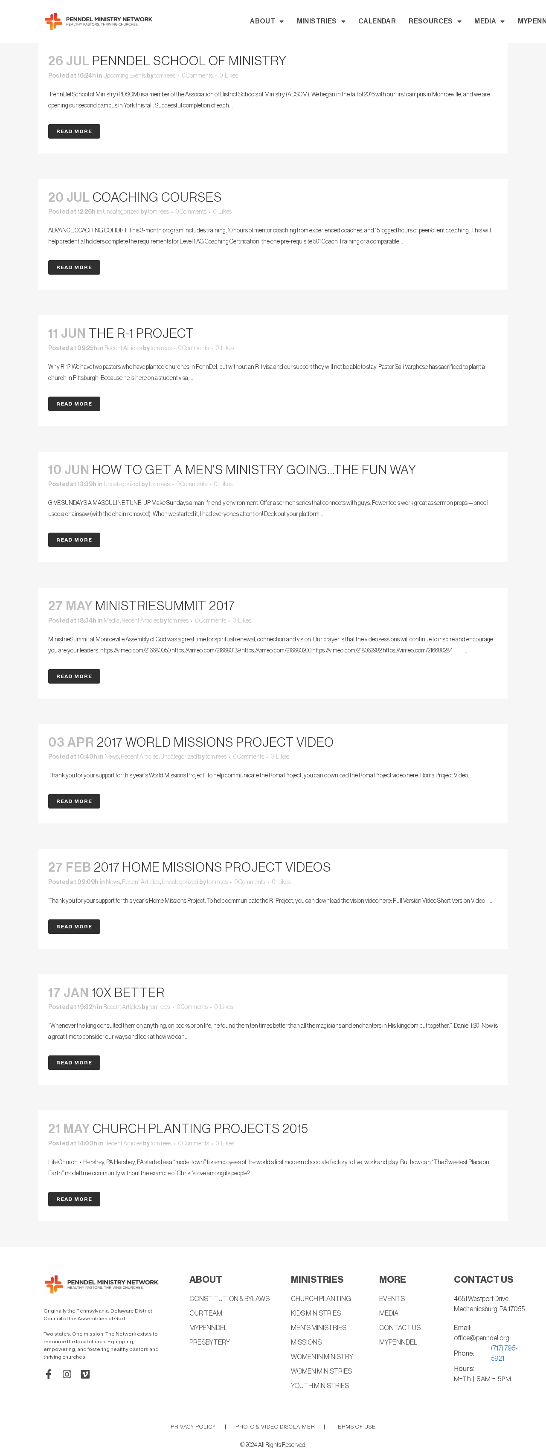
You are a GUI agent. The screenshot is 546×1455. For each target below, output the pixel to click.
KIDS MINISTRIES (316, 1313)
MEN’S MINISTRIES (318, 1328)
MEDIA (485, 21)
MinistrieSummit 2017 (165, 606)
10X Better (128, 992)
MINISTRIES (317, 21)
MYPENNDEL (208, 1328)
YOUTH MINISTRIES (320, 1386)
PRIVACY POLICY (193, 1426)
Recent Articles (123, 348)
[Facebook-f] (48, 1374)
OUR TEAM (205, 1313)
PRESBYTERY (209, 1342)
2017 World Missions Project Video (215, 742)
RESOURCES (431, 21)
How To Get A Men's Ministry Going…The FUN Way (254, 470)
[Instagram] (67, 1374)
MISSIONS (306, 1342)
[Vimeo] (85, 1374)
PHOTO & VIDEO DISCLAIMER (275, 1426)
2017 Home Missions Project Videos (212, 867)
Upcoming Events (124, 76)
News (112, 757)
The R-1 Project (141, 333)
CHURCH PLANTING (321, 1299)
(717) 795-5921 (504, 1353)
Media (111, 621)
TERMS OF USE (355, 1426)
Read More (74, 131)
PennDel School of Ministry (189, 61)
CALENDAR (377, 21)
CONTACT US (400, 1328)
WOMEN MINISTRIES (321, 1371)
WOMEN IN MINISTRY (322, 1357)
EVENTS (392, 1299)
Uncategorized (121, 212)
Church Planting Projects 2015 (200, 1128)
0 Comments (197, 76)
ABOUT (262, 21)
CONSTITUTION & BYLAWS (229, 1299)
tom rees (164, 76)
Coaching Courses (157, 197)
